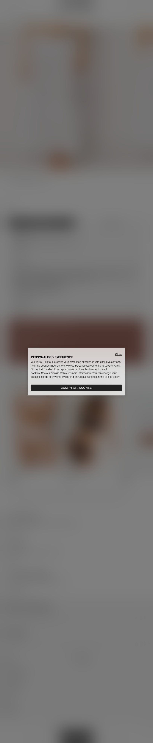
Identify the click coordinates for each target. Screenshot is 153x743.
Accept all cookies (76, 387)
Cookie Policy (59, 373)
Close (118, 354)
